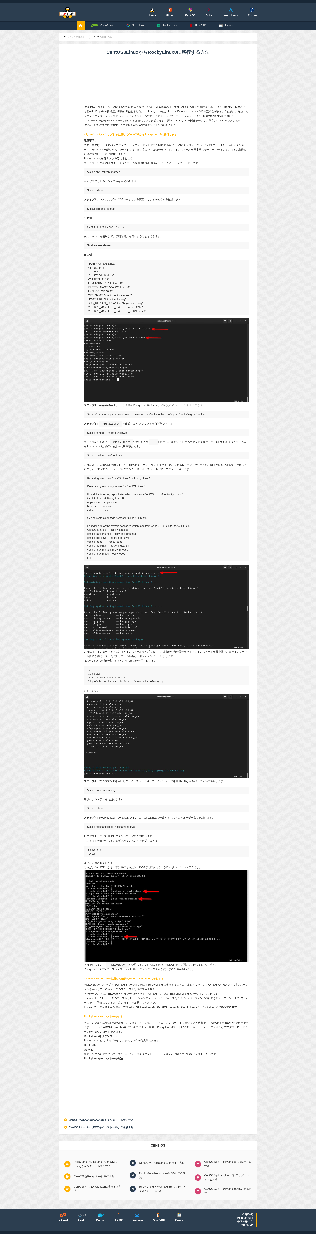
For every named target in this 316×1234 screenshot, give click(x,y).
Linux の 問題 (76, 36)
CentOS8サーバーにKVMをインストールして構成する (101, 1127)
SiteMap (247, 1225)
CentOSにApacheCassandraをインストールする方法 (101, 1120)
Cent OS (106, 36)
